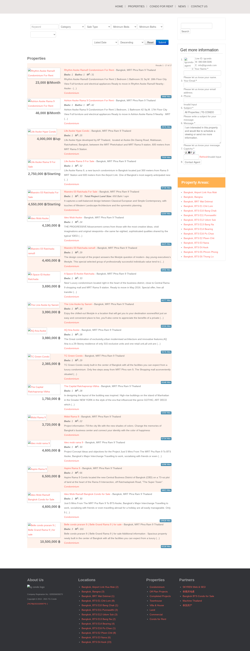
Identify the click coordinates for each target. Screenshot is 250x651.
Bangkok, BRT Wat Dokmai (198, 201)
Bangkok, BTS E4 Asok (196, 247)
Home (119, 6)
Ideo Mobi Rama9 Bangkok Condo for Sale (87, 494)
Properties (136, 6)
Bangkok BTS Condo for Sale (198, 596)
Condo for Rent (161, 6)
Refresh (203, 156)
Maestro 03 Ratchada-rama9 (79, 248)
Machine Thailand (192, 600)
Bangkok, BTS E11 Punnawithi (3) (100, 610)
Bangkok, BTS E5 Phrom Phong (201, 252)
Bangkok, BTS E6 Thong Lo (199, 256)
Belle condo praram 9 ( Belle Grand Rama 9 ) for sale (93, 524)
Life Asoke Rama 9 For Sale (79, 161)
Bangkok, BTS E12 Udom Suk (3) (100, 614)
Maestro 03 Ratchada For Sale (80, 191)
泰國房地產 (189, 591)
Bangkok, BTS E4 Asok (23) (96, 642)
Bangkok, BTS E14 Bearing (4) (98, 623)
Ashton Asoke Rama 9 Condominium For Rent (89, 100)
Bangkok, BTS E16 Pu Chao (199, 233)
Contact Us (199, 6)
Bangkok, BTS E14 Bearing (198, 229)
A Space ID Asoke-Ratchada (79, 273)
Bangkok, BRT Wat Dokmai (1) (98, 596)
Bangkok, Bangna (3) (93, 591)
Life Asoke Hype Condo (76, 130)
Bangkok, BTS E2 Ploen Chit (199, 238)
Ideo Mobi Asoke (73, 217)
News (182, 6)
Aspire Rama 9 (72, 468)
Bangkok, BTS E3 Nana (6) (96, 637)
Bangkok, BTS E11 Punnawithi (200, 215)
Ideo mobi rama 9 (73, 442)
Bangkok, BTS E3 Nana (196, 242)
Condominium (71, 93)
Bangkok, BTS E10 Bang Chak (200, 210)
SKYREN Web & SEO (194, 587)
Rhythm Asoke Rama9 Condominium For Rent (89, 70)
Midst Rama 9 (71, 416)
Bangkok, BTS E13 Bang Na (199, 224)
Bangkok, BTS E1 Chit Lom (198, 206)
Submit (162, 42)
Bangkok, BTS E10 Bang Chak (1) (100, 605)
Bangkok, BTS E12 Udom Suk (200, 219)
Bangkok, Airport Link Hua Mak (200, 192)
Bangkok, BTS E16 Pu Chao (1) (99, 628)
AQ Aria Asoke (71, 330)
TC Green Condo (73, 355)
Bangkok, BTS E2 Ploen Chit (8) (99, 632)
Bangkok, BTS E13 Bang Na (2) (99, 619)
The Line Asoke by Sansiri (78, 304)
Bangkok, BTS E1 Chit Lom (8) (98, 600)
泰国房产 (187, 605)
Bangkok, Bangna (193, 197)
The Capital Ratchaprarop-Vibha (81, 386)
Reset (150, 42)
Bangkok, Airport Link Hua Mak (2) (100, 587)
